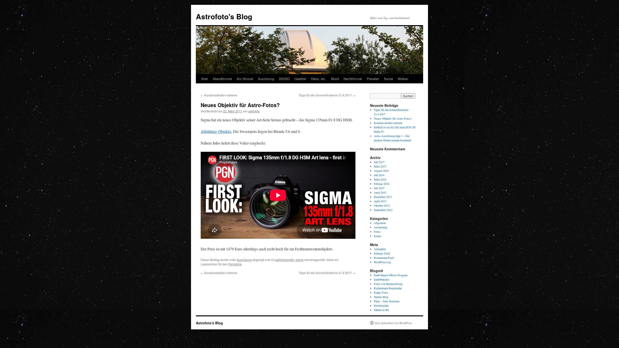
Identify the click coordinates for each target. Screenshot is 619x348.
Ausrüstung (266, 78)
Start (204, 78)
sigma (299, 260)
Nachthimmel (353, 78)
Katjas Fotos (381, 292)
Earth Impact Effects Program (390, 275)
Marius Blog (381, 297)
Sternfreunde (381, 305)
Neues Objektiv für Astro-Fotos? (393, 118)
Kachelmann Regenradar (388, 288)
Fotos (377, 231)
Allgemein (380, 223)
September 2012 (383, 210)
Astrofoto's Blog (224, 16)
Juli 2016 (379, 175)
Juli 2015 (379, 188)
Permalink (235, 264)
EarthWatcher (381, 279)
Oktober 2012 (382, 205)
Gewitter (300, 78)
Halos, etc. (318, 78)
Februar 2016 (381, 184)
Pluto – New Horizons (387, 301)
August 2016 (381, 171)
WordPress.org (382, 262)
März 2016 (380, 179)
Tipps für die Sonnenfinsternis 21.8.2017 (327, 95)
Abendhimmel (222, 78)
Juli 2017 (379, 162)
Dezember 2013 (383, 197)
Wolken (403, 78)
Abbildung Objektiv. (216, 131)
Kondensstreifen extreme (219, 95)
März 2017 (380, 166)
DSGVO (284, 78)
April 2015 (380, 192)
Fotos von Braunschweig (388, 284)
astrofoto (254, 111)
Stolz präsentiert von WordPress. (394, 323)
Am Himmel (245, 78)
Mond (335, 78)
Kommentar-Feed (384, 258)
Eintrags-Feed (382, 253)
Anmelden (380, 249)
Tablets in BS (381, 310)
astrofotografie (284, 260)
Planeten (373, 78)
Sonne (388, 78)
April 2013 (380, 201)
